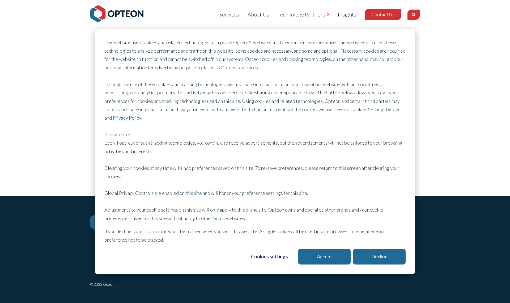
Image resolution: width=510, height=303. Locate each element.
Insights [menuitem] (347, 14)
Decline (379, 256)
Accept (324, 256)
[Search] (413, 15)
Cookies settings (269, 256)
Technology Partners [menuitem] (301, 14)
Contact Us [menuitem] (382, 14)
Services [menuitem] (229, 14)
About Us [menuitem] (258, 14)
